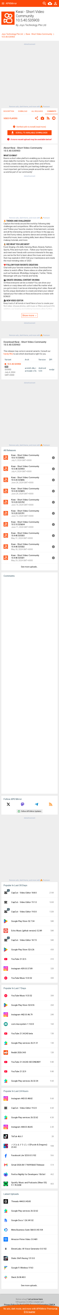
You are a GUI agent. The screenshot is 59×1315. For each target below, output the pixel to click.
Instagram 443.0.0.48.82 (22, 1098)
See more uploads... (29, 567)
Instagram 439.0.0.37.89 (22, 968)
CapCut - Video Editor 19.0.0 (24, 911)
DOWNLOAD (22, 111)
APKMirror (11, 3)
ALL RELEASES (37, 111)
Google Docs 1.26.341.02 (22, 1220)
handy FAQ (8, 354)
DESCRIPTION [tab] (8, 111)
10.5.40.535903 (14, 364)
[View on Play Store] (42, 118)
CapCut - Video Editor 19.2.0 (24, 1108)
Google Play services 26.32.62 (24, 1117)
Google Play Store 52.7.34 (22, 921)
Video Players (10, 118)
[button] (36, 118)
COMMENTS (51, 111)
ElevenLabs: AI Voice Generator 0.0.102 (29, 1249)
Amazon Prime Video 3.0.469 (24, 1239)
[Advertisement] (29, 75)
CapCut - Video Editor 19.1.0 (24, 902)
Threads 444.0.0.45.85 (21, 1201)
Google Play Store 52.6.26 (22, 949)
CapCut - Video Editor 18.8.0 (24, 893)
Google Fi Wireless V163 (22, 1268)
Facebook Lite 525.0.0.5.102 (23, 1155)
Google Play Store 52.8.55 (22, 1005)
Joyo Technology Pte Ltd (32, 25)
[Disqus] (29, 685)
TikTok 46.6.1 (17, 1136)
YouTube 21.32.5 (18, 959)
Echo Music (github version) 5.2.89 (26, 930)
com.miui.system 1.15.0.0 (22, 1024)
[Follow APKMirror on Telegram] (36, 805)
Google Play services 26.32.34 (24, 1081)
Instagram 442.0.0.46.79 (22, 1014)
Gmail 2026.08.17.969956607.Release (27, 1165)
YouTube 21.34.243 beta (22, 1033)
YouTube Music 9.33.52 (21, 978)
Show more (28, 315)
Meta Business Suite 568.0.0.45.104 (27, 1230)
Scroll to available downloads (31, 133)
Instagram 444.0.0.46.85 (22, 1127)
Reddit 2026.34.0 (18, 1052)
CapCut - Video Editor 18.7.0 (24, 940)
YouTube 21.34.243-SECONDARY (26, 1062)
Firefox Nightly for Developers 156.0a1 (28, 1174)
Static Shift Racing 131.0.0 (23, 1258)
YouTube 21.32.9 (18, 1071)
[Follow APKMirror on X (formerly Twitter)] (8, 805)
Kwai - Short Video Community (39, 34)
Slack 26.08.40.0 (18, 1277)
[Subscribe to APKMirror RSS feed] (50, 805)
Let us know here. (35, 1299)
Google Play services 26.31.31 (24, 1043)
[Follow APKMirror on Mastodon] (22, 805)
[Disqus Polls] (29, 614)
